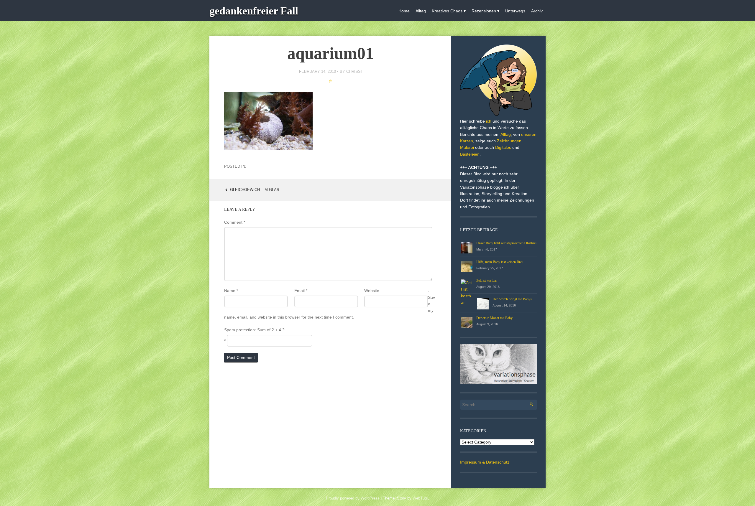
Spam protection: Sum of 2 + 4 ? (254, 329)
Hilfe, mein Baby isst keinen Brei (499, 262)
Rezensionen (484, 11)
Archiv (537, 11)
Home (404, 11)
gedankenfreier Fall (253, 11)
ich (488, 121)
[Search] (528, 403)
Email (300, 290)
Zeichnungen (509, 141)
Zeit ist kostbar (486, 280)
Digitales (503, 147)
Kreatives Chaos (447, 11)
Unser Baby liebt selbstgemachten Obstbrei (506, 243)
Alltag (421, 11)
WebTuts (420, 498)
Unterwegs (515, 11)
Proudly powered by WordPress (353, 498)
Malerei (467, 147)
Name (231, 290)
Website (371, 290)
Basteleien (470, 154)
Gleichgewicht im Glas (254, 189)
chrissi (354, 71)
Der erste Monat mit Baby (494, 318)
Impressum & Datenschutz (484, 462)
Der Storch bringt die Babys (512, 299)
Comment (234, 222)
